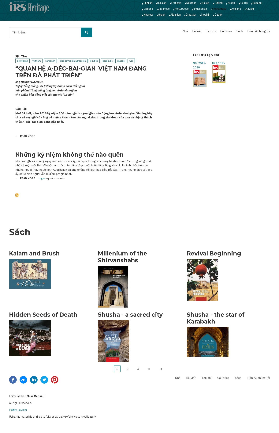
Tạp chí (211, 31)
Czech (244, 3)
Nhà (185, 31)
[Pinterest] (54, 379)
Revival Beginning (214, 253)
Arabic (231, 3)
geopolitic (107, 60)
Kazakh (250, 8)
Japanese (164, 8)
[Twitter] (44, 379)
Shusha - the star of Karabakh (215, 318)
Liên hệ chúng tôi (258, 31)
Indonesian (200, 8)
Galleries (226, 31)
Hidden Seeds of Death (43, 314)
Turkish (218, 3)
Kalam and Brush (34, 253)
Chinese (148, 8)
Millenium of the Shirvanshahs (122, 257)
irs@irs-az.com (18, 410)
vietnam (36, 60)
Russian (161, 3)
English (148, 3)
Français (176, 3)
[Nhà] (29, 7)
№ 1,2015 (218, 63)
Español (257, 3)
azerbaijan (22, 60)
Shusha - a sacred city (130, 314)
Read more (27, 136)
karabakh (50, 60)
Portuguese (182, 8)
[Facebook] (13, 379)
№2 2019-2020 (199, 65)
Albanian (175, 14)
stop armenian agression (73, 60)
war (131, 60)
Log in (42, 178)
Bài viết (197, 31)
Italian (205, 3)
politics (94, 60)
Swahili (205, 14)
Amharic (236, 8)
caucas (121, 60)
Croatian (191, 14)
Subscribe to (16, 195)
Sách (239, 31)
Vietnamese (219, 8)
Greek (161, 14)
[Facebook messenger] (23, 379)
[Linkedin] (34, 379)
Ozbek (218, 14)
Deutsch (191, 3)
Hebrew (148, 14)
